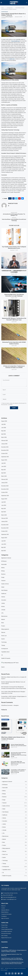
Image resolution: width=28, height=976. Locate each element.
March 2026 (4, 437)
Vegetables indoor (14, 869)
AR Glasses (14, 784)
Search (2, 667)
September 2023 (5, 534)
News (14, 842)
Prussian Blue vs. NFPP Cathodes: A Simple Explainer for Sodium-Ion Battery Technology (18, 771)
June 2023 (3, 544)
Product (14, 845)
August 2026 (4, 421)
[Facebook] (6, 973)
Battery (14, 790)
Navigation (16, 705)
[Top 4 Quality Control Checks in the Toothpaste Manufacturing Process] (14, 236)
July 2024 (3, 502)
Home (2, 7)
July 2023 (3, 541)
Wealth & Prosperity (14, 875)
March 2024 (4, 515)
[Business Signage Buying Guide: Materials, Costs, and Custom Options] (5, 746)
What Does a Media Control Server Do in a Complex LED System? (13, 738)
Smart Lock (14, 854)
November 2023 (4, 528)
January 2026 (4, 443)
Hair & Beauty (14, 812)
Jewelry (14, 824)
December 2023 (4, 524)
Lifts (14, 833)
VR (14, 872)
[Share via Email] (22, 198)
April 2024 (3, 511)
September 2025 (5, 456)
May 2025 (3, 469)
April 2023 (3, 550)
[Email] (21, 973)
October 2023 (4, 531)
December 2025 (4, 447)
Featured (14, 802)
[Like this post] (10, 198)
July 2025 (3, 463)
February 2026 (4, 440)
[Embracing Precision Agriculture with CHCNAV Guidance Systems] (14, 332)
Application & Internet (14, 781)
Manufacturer (14, 836)
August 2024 (4, 498)
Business (14, 796)
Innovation (14, 821)
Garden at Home (14, 805)
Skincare (14, 851)
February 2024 (4, 518)
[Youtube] (18, 973)
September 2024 (5, 495)
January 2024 (4, 521)
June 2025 (3, 466)
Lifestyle (14, 830)
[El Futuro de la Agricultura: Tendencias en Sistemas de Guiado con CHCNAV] (14, 356)
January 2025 (4, 482)
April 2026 (3, 434)
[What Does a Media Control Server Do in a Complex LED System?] (14, 727)
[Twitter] (9, 973)
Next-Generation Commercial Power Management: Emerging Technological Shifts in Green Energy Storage (18, 754)
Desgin (14, 799)
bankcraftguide (9, 16)
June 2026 (3, 427)
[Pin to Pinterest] (19, 198)
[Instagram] (12, 973)
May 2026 (3, 430)
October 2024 (4, 492)
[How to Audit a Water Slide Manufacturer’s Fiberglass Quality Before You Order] (5, 763)
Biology (14, 793)
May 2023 (3, 547)
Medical (14, 839)
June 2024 (3, 505)
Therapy (14, 863)
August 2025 (4, 460)
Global (14, 808)
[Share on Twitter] (16, 198)
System (14, 857)
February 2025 (4, 479)
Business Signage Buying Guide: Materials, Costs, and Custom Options (18, 745)
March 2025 (4, 476)
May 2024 (3, 508)
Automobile (14, 787)
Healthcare (14, 815)
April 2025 (3, 473)
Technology (14, 860)
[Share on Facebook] (13, 198)
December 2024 (4, 485)
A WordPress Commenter (6, 705)
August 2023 (4, 537)
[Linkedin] (15, 973)
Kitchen (14, 827)
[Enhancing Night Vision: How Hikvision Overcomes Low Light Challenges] (14, 284)
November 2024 (4, 489)
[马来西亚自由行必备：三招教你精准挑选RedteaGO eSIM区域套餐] (14, 260)
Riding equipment (14, 848)
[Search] (26, 2)
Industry (14, 818)
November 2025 (4, 450)
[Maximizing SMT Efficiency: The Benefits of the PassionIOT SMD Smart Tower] (14, 308)
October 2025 (4, 453)
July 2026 (3, 424)
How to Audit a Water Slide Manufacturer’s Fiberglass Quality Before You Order (18, 763)
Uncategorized (10, 7)
